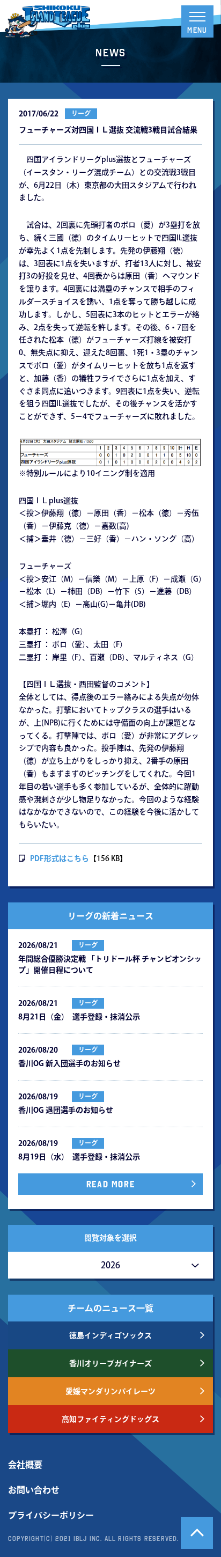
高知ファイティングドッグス (110, 1419)
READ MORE (110, 1184)
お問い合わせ (34, 1490)
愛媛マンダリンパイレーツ (110, 1391)
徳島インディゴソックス (110, 1335)
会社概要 (25, 1464)
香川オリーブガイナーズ (110, 1363)
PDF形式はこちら (59, 858)
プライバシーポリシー (51, 1515)
